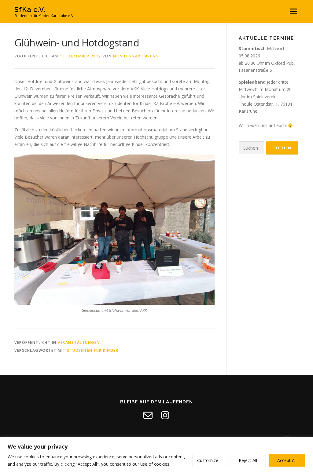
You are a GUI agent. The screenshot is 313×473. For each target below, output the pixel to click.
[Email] (148, 415)
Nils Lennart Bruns (136, 56)
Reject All (248, 460)
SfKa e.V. (30, 9)
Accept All (286, 460)
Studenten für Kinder (92, 350)
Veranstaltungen (79, 342)
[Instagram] (165, 415)
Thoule (245, 104)
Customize (207, 460)
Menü (293, 11)
